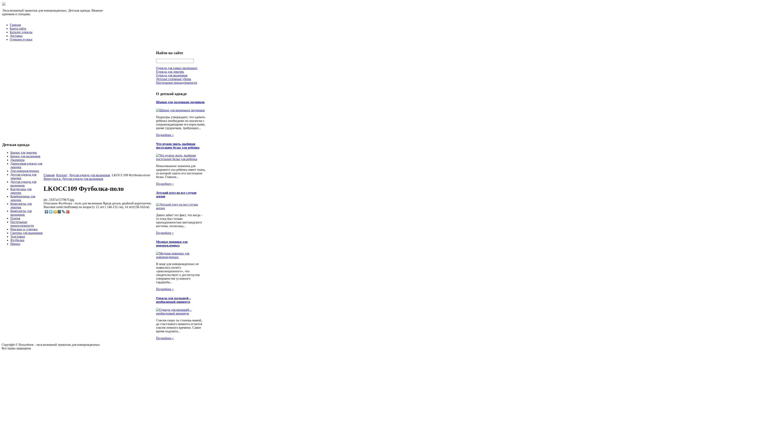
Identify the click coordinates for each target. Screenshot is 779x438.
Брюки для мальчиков (25, 156)
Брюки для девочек (23, 152)
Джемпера (17, 160)
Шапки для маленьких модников (180, 102)
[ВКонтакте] (46, 211)
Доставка (16, 36)
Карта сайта (18, 28)
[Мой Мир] (59, 211)
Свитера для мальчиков (26, 233)
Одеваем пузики (21, 39)
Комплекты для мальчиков (21, 212)
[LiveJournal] (63, 211)
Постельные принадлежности (22, 223)
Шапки (15, 244)
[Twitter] (51, 211)
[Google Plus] (68, 211)
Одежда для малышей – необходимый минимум (173, 300)
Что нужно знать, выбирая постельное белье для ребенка (177, 145)
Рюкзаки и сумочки (24, 229)
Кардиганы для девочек (20, 190)
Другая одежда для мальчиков (23, 183)
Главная (15, 25)
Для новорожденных (24, 171)
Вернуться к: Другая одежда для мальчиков (73, 178)
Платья (15, 218)
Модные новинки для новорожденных (172, 243)
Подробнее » (165, 135)
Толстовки (17, 236)
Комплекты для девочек (21, 205)
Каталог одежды (21, 32)
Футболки (17, 240)
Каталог (61, 175)
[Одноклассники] (55, 211)
